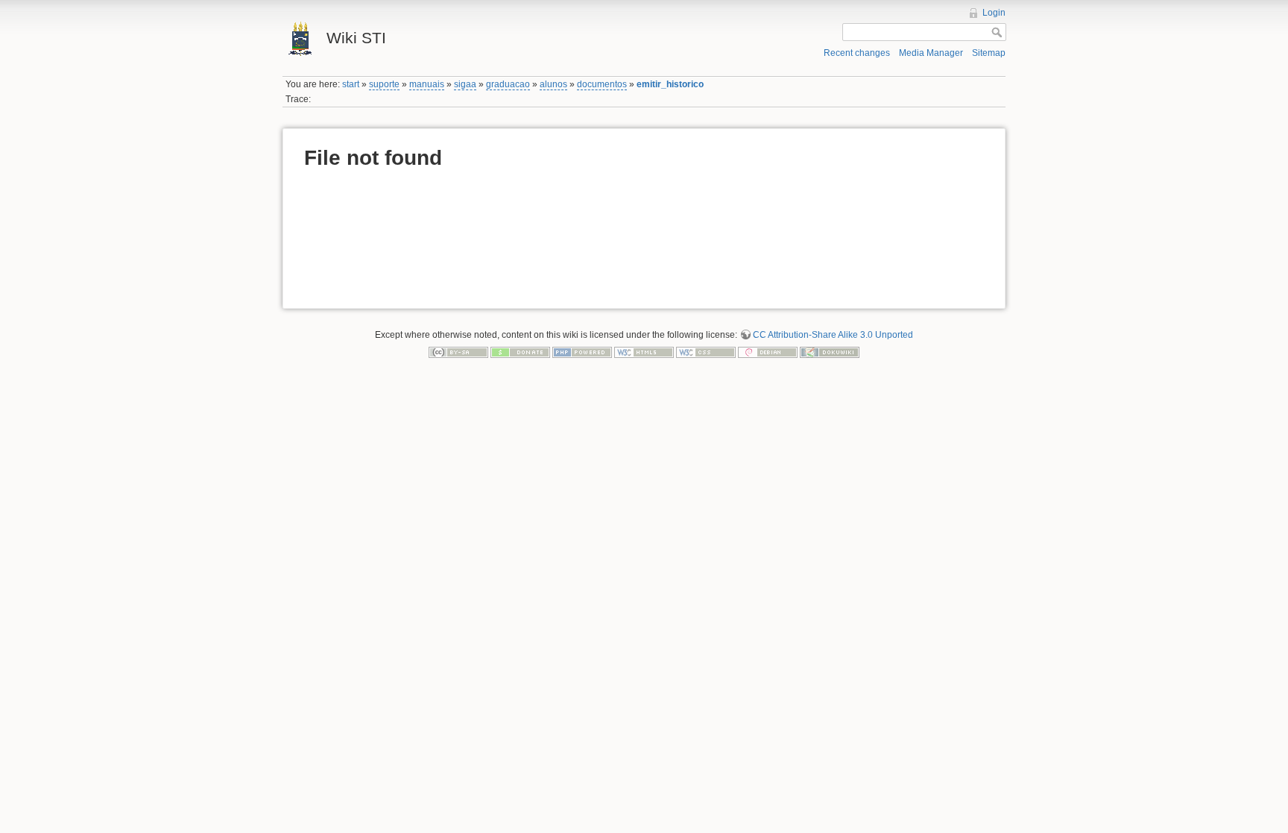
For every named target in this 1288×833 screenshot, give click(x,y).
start (350, 84)
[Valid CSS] (706, 352)
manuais (426, 84)
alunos (553, 84)
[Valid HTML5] (644, 352)
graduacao (508, 84)
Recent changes (857, 53)
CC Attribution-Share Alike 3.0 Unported (833, 335)
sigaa (465, 84)
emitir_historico (670, 84)
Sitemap (989, 53)
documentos (602, 84)
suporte (384, 84)
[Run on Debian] (768, 352)
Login (994, 12)
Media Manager (931, 53)
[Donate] (520, 352)
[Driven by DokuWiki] (829, 352)
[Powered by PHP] (582, 352)
